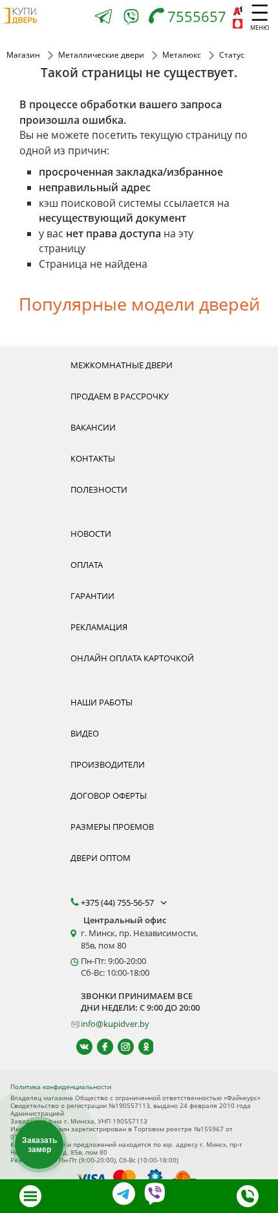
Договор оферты (108, 795)
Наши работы (101, 702)
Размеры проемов (112, 826)
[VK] (78, 1047)
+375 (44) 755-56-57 (118, 902)
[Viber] (131, 19)
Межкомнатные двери (121, 365)
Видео (84, 733)
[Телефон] (248, 1196)
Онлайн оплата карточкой (132, 658)
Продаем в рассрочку (119, 396)
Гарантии (92, 596)
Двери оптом (100, 858)
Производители (107, 764)
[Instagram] (120, 1047)
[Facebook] (99, 1047)
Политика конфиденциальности (60, 1086)
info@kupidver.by (115, 1024)
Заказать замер (39, 1145)
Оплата (86, 565)
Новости (90, 533)
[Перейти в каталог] (30, 1196)
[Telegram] (103, 17)
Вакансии (93, 427)
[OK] (141, 1047)
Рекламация (98, 627)
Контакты (92, 458)
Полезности (98, 489)
